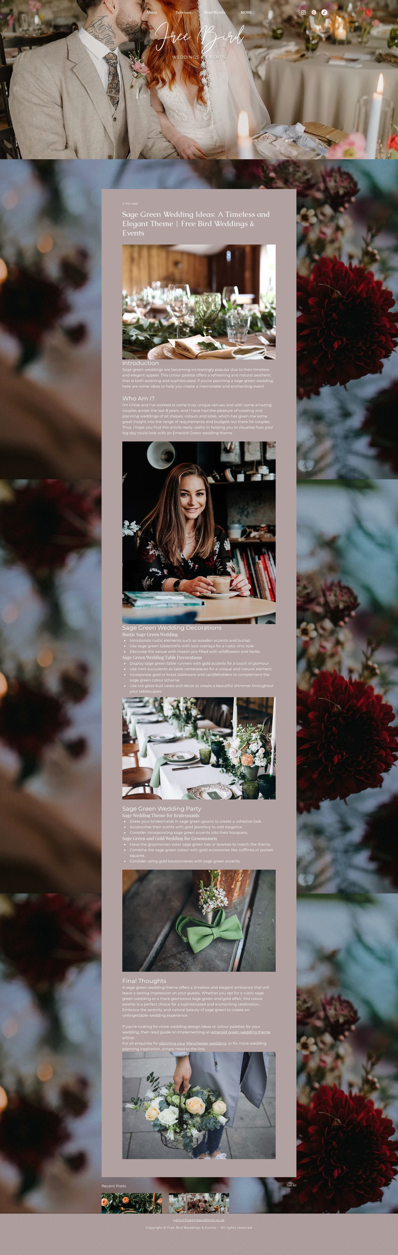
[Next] (374, 79)
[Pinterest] (314, 12)
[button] (291, 170)
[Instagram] (304, 12)
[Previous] (23, 79)
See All (291, 1185)
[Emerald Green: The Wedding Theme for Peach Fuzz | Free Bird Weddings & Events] (132, 1210)
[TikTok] (324, 12)
